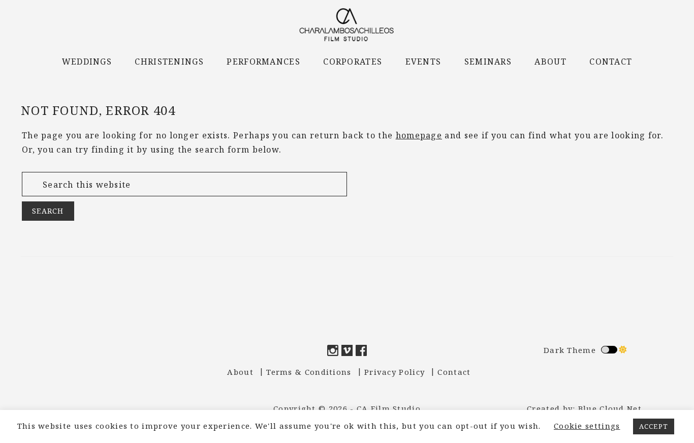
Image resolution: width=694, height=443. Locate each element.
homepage (419, 135)
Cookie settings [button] (587, 426)
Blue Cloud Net (610, 408)
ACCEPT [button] (654, 426)
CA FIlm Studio (347, 24)
